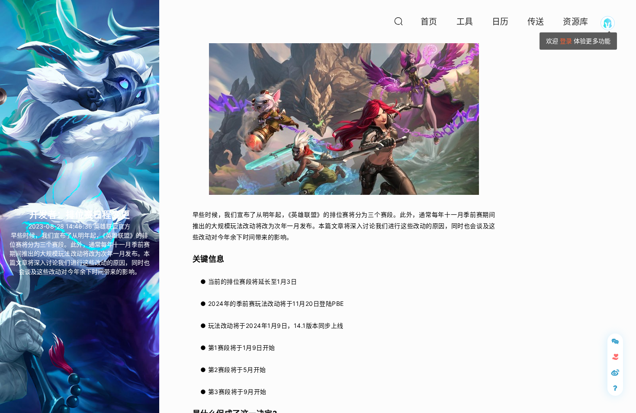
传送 (535, 22)
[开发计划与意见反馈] (615, 341)
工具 (464, 22)
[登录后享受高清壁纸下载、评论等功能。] (608, 23)
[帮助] (615, 388)
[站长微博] (615, 372)
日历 (500, 22)
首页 (429, 22)
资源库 (575, 22)
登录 (566, 40)
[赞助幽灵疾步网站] (615, 357)
